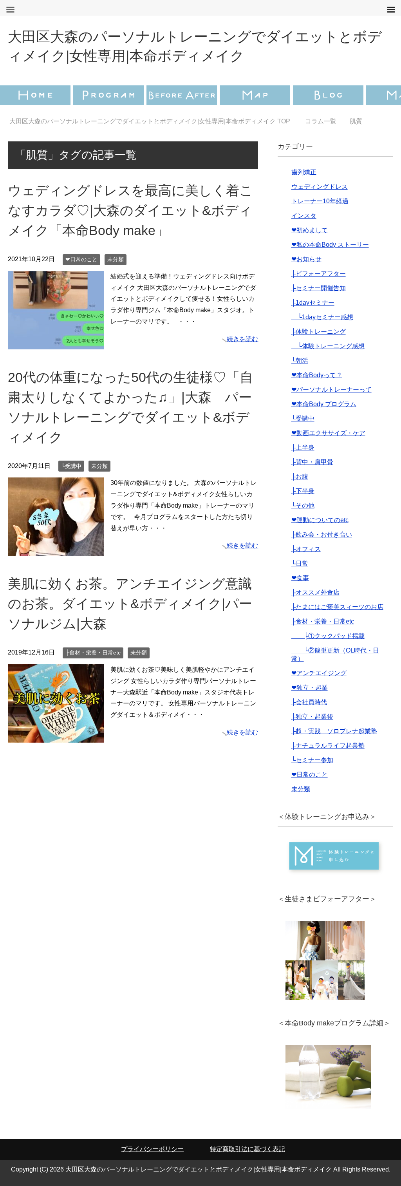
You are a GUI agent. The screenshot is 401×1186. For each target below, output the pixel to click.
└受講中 (71, 466)
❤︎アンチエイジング (319, 673)
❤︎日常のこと (81, 259)
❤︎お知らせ (306, 259)
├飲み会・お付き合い (321, 534)
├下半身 (302, 491)
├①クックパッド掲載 (328, 636)
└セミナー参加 (312, 760)
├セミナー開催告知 (318, 288)
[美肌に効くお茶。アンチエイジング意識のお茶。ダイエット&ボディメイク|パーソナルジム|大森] (56, 736)
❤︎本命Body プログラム (323, 404)
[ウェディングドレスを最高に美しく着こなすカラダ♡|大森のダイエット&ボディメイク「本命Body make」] (56, 343)
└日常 (299, 563)
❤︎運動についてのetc (320, 520)
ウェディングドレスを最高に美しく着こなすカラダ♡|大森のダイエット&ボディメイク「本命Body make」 (130, 210)
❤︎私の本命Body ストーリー (330, 244)
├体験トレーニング (318, 331)
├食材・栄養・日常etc (93, 652)
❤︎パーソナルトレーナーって (331, 389)
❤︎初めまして (309, 230)
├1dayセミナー (312, 302)
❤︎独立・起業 (309, 687)
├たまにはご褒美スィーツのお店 (337, 607)
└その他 (302, 505)
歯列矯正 (303, 172)
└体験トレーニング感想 (328, 346)
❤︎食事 (300, 578)
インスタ (303, 215)
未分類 (115, 259)
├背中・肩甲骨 (312, 462)
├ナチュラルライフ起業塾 (328, 745)
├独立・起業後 (312, 716)
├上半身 (302, 447)
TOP (149, 121)
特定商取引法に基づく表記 (247, 1149)
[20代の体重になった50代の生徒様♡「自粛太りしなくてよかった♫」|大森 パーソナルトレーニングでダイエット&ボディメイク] (56, 550)
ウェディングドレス (319, 186)
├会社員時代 (309, 702)
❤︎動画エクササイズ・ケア (328, 433)
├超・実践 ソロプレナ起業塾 (334, 731)
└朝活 (299, 360)
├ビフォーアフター (318, 273)
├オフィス (306, 549)
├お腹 (299, 476)
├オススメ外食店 (315, 592)
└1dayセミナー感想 (322, 317)
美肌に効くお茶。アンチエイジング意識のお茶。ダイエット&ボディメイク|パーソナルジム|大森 (130, 603)
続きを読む (242, 339)
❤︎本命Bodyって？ (316, 375)
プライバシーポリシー (152, 1149)
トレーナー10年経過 (320, 201)
